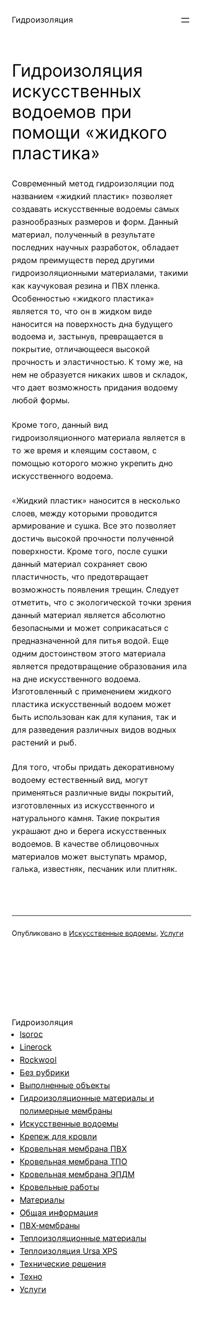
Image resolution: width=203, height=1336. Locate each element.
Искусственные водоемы (112, 933)
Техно (31, 1276)
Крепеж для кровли (58, 1136)
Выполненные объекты (65, 1085)
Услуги (171, 933)
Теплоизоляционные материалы (83, 1238)
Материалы (42, 1200)
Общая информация (59, 1212)
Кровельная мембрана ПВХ (73, 1149)
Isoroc (31, 1034)
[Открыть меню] (185, 20)
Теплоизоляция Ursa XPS (68, 1251)
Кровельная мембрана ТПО (73, 1161)
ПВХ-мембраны (50, 1225)
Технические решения (63, 1264)
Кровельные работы (59, 1187)
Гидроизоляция (42, 20)
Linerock (36, 1047)
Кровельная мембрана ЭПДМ (77, 1174)
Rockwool (38, 1060)
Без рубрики (44, 1072)
